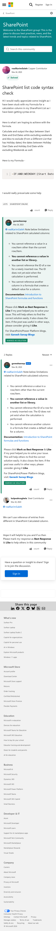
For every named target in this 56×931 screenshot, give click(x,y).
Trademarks (37, 920)
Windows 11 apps (10, 657)
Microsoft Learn (10, 828)
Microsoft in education (12, 720)
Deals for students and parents (15, 750)
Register (39, 4)
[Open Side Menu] (4, 4)
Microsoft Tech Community (14, 838)
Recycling (20, 923)
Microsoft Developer (11, 823)
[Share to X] (23, 608)
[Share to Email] (43, 608)
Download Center (10, 676)
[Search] (31, 5)
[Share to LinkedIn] (12, 608)
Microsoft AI (8, 769)
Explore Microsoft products (14, 652)
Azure (6, 818)
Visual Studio (9, 853)
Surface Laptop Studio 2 (13, 632)
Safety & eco (8, 923)
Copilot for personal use (13, 642)
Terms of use (24, 920)
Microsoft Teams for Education (15, 730)
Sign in (16, 573)
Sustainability (9, 902)
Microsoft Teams (10, 794)
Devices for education (12, 725)
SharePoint (10, 13)
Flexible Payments (10, 706)
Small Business (9, 804)
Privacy (33, 917)
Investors (7, 887)
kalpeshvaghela (19, 498)
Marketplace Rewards (12, 848)
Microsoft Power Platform (13, 789)
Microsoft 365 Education (13, 735)
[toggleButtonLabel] (51, 13)
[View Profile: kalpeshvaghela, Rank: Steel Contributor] (6, 500)
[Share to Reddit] (28, 608)
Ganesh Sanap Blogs (23, 334)
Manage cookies (10, 920)
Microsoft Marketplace (12, 843)
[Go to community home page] (10, 4)
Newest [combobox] (47, 354)
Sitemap (7, 917)
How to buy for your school (14, 740)
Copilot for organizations (13, 637)
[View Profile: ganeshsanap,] (8, 223)
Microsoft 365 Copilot (12, 799)
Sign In (49, 4)
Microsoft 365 (9, 784)
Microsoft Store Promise (13, 701)
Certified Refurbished (12, 696)
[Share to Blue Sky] (33, 608)
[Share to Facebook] (17, 608)
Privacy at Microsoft (11, 882)
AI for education (10, 755)
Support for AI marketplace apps (16, 833)
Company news (9, 877)
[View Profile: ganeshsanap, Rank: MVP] (7, 365)
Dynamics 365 (9, 779)
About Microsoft (10, 872)
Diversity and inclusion (12, 892)
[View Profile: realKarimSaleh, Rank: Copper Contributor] (6, 70)
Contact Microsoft (20, 917)
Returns (7, 686)
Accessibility (8, 897)
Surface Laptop (9, 627)
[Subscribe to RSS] (38, 608)
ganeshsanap (20, 220)
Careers (7, 867)
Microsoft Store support (13, 681)
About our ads (33, 923)
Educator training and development (17, 745)
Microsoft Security (10, 774)
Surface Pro (8, 622)
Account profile (9, 671)
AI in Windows (9, 647)
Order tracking (9, 691)
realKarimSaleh (20, 68)
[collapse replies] (28, 361)
